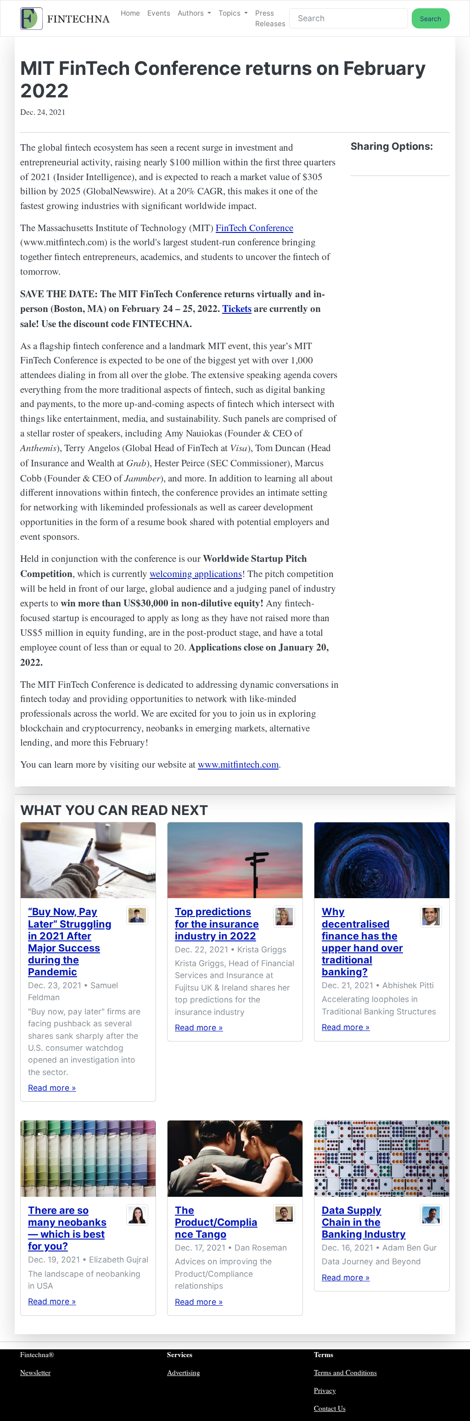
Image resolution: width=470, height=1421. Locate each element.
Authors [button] (192, 13)
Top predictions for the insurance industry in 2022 (217, 923)
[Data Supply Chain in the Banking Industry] (381, 1158)
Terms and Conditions (345, 1372)
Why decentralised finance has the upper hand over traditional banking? (362, 941)
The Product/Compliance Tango (216, 1222)
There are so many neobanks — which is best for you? (67, 1228)
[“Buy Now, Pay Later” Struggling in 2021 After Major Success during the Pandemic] (88, 860)
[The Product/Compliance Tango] (235, 1158)
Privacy (325, 1390)
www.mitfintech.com (238, 764)
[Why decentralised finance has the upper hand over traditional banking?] (381, 860)
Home (130, 13)
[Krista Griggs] (284, 925)
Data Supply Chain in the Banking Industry (364, 1222)
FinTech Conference (254, 227)
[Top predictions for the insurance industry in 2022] (235, 860)
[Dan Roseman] (284, 1224)
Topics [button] (230, 13)
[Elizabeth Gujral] (137, 1230)
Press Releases (270, 18)
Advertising (183, 1372)
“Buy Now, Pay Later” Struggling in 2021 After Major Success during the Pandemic (70, 941)
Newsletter (35, 1372)
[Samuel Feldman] (137, 943)
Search (430, 19)
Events (158, 13)
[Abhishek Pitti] (430, 943)
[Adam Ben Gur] (430, 1224)
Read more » (52, 1088)
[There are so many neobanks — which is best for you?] (88, 1158)
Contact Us (330, 1408)
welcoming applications (196, 573)
